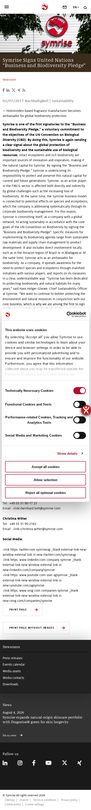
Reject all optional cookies (45, 493)
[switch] (79, 404)
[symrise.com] (45, 6)
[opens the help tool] (86, 410)
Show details (67, 453)
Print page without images (31, 627)
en (75, 7)
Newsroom (11, 647)
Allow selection (45, 480)
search (85, 7)
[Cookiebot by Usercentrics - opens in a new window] (66, 314)
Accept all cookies (46, 467)
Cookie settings (34, 804)
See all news (10, 735)
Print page (18, 609)
